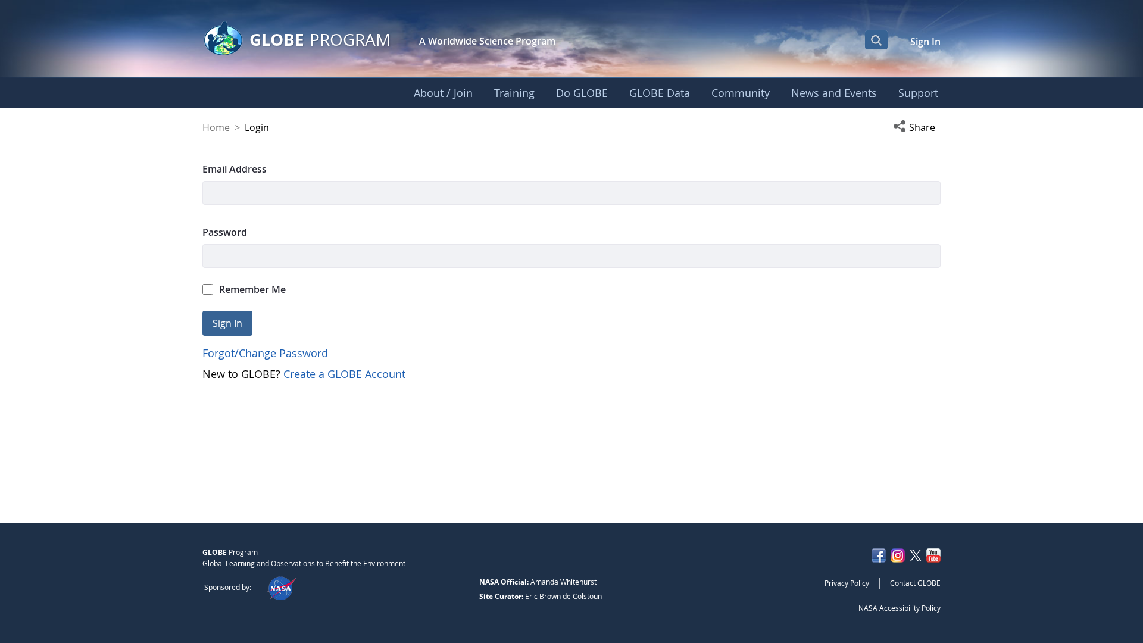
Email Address (234, 169)
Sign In (925, 41)
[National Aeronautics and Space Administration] (281, 587)
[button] (917, 127)
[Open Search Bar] (876, 39)
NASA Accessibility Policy (899, 608)
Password (224, 232)
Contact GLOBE (915, 583)
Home (216, 127)
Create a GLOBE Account (344, 374)
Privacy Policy (847, 583)
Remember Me (252, 289)
